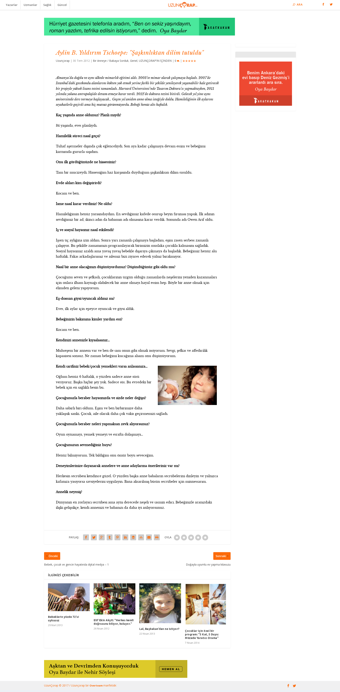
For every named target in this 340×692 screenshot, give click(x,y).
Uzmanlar (30, 5)
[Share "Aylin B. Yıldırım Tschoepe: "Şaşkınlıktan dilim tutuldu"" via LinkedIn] (125, 537)
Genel (133, 61)
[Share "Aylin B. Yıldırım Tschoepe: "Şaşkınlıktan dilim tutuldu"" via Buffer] (133, 537)
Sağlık (47, 5)
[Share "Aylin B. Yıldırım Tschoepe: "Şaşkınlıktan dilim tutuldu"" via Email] (149, 537)
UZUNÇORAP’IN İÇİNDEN (155, 61)
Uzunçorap (63, 61)
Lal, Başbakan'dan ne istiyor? (159, 628)
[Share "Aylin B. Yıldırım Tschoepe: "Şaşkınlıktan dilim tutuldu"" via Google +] (102, 537)
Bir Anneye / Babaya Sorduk (110, 61)
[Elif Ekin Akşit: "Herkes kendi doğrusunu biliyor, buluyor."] (114, 598)
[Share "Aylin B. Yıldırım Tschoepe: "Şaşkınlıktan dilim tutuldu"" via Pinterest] (117, 537)
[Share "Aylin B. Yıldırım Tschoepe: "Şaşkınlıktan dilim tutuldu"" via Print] (157, 537)
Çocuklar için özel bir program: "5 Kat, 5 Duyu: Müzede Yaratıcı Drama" (202, 634)
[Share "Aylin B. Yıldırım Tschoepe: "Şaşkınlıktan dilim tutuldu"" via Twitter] (94, 537)
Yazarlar (12, 5)
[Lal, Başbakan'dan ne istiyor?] (160, 603)
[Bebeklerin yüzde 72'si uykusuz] (69, 597)
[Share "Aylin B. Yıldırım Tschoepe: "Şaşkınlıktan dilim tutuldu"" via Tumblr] (110, 537)
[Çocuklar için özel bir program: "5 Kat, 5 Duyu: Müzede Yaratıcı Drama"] (206, 604)
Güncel (62, 5)
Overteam (96, 685)
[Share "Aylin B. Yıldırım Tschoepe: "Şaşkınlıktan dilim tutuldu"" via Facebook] (86, 537)
